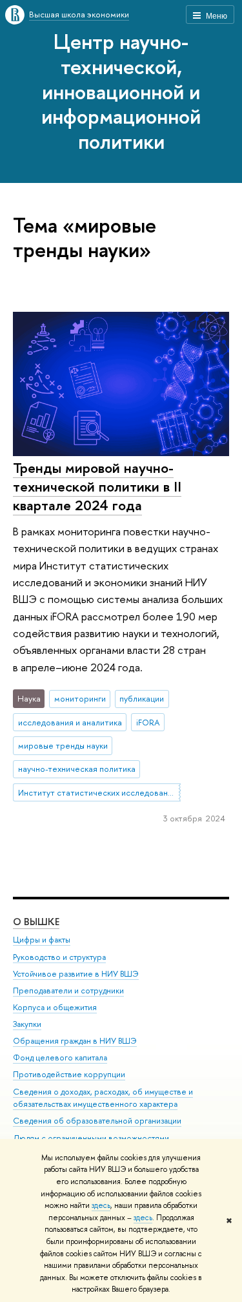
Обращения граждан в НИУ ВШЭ (75, 1040)
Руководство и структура (59, 957)
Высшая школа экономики (79, 14)
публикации (141, 698)
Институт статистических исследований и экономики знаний (99, 792)
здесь (101, 1205)
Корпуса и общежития (55, 1007)
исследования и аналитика (70, 722)
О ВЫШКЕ (36, 921)
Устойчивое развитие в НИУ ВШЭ (76, 973)
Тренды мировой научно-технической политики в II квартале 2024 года (97, 486)
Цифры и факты (41, 939)
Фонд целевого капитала (60, 1057)
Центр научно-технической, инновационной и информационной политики (121, 91)
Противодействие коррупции (69, 1074)
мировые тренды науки (63, 745)
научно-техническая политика (77, 768)
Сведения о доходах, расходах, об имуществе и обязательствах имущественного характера (103, 1098)
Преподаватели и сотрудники (68, 990)
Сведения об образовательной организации (97, 1120)
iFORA (148, 722)
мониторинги (80, 698)
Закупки (27, 1024)
